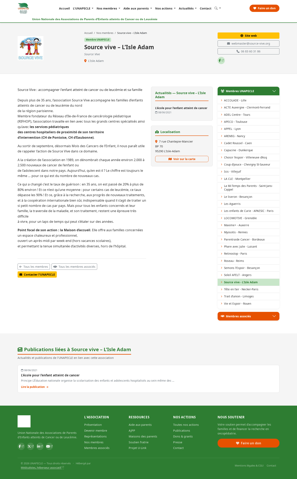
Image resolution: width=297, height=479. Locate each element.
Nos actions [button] (164, 8)
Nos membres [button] (107, 8)
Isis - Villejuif (232, 171)
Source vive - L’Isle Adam (241, 282)
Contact (205, 8)
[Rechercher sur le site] (217, 8)
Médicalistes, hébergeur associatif (41, 467)
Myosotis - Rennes (236, 232)
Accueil (64, 8)
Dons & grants (183, 436)
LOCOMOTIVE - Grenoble (240, 218)
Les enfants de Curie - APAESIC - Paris (249, 211)
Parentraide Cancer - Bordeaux (244, 239)
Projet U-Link (137, 448)
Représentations (95, 436)
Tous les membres (35, 267)
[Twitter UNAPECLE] (30, 446)
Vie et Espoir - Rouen (237, 303)
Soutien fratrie (138, 442)
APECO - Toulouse (235, 122)
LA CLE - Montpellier (237, 179)
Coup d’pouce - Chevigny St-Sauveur (247, 164)
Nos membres (105, 33)
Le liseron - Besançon (238, 197)
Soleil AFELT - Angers (238, 275)
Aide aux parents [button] (136, 8)
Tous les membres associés (77, 267)
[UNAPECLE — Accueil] (23, 8)
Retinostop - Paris (235, 253)
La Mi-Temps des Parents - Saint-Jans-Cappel (248, 187)
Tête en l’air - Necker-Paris (241, 289)
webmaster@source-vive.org (251, 43)
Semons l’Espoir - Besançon (242, 268)
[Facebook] (221, 60)
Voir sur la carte (184, 159)
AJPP (132, 430)
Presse (177, 442)
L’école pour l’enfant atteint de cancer (50, 375)
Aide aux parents (140, 425)
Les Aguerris (232, 204)
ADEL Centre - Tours (237, 115)
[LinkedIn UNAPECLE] (40, 446)
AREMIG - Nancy (234, 136)
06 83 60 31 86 (250, 51)
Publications (181, 430)
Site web (251, 35)
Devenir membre (95, 430)
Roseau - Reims (234, 261)
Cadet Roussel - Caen (238, 143)
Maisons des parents (143, 436)
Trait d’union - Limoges (239, 296)
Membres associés (238, 316)
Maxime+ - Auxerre (236, 225)
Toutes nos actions (186, 425)
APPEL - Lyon (232, 129)
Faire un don (266, 8)
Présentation (93, 425)
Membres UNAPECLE (240, 91)
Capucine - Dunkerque (238, 150)
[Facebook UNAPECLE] (21, 446)
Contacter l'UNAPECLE (39, 274)
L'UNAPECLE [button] (82, 8)
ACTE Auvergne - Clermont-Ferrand (247, 107)
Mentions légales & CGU (249, 465)
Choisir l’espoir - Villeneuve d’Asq (245, 157)
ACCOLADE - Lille (235, 100)
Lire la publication (33, 387)
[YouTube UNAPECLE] (49, 446)
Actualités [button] (186, 8)
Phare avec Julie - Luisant (240, 246)
